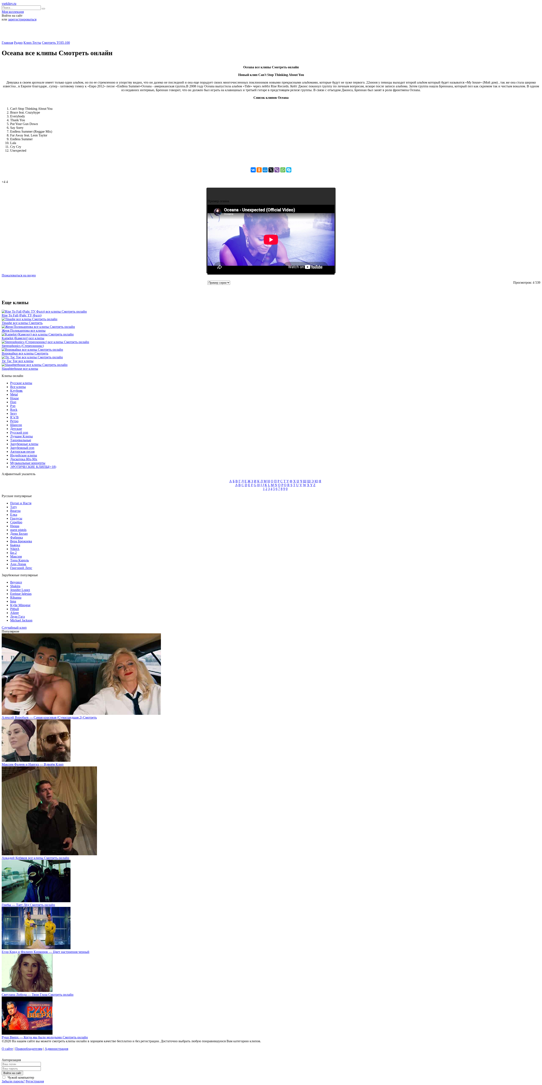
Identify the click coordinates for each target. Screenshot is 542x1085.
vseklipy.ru (9, 3)
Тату (13, 507)
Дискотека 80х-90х (23, 459)
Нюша (14, 526)
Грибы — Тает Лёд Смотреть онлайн (28, 905)
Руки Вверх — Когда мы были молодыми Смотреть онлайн (45, 1037)
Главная (7, 42)
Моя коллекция (13, 12)
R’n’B (14, 417)
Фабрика (16, 537)
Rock (13, 409)
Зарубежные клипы (24, 444)
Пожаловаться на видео (19, 275)
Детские (16, 428)
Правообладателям (28, 1049)
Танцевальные (20, 440)
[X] (271, 169)
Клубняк (16, 390)
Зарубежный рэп (22, 448)
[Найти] (43, 8)
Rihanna (15, 597)
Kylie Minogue (20, 605)
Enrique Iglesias (21, 593)
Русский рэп (19, 432)
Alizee (14, 613)
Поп (13, 402)
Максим (16, 556)
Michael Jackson (21, 620)
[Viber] (276, 169)
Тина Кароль (19, 560)
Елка (13, 514)
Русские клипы (21, 383)
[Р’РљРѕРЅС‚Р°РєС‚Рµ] (253, 169)
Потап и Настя (20, 503)
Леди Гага (17, 616)
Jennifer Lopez (20, 590)
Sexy (13, 413)
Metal (14, 394)
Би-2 (13, 552)
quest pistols (18, 530)
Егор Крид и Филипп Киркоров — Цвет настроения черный (45, 952)
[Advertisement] (271, 32)
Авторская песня (22, 451)
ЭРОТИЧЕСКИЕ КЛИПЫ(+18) (33, 467)
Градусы (16, 518)
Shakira (15, 586)
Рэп (12, 406)
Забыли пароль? (13, 1081)
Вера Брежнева (21, 541)
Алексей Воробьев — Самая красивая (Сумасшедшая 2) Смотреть (49, 717)
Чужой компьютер (20, 1077)
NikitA (14, 549)
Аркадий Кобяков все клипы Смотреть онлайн (35, 858)
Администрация (56, 1049)
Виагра (15, 511)
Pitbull (14, 609)
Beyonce (16, 582)
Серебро (16, 522)
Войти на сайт (12, 1073)
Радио (18, 42)
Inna (13, 601)
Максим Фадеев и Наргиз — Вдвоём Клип (33, 764)
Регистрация (35, 1081)
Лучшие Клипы (21, 436)
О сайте (7, 1049)
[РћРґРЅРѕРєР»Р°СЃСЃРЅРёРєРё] (259, 169)
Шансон (16, 425)
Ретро (14, 421)
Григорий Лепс (21, 568)
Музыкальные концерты (27, 463)
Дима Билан (19, 533)
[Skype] (288, 169)
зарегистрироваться (22, 19)
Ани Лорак (18, 564)
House (14, 398)
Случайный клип (14, 627)
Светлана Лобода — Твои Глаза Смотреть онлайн (37, 994)
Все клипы (18, 387)
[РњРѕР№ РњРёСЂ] (265, 169)
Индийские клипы (23, 455)
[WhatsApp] (282, 169)
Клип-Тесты (32, 42)
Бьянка (15, 545)
